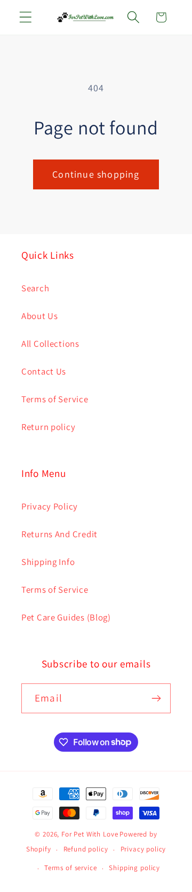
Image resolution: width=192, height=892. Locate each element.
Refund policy (85, 849)
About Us (39, 316)
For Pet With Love (89, 834)
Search (35, 288)
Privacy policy (143, 849)
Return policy (48, 427)
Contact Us (43, 371)
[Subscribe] (156, 698)
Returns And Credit (59, 534)
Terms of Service (55, 399)
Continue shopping (95, 174)
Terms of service (70, 867)
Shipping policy (134, 867)
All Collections (50, 343)
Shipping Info (48, 562)
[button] (26, 17)
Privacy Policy (49, 506)
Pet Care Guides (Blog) (66, 617)
